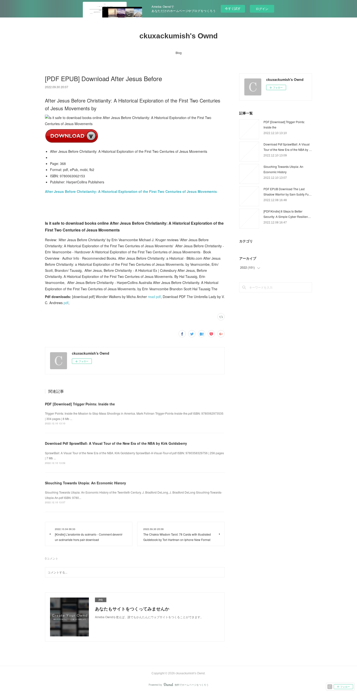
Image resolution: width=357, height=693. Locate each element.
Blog (179, 53)
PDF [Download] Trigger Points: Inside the (80, 404)
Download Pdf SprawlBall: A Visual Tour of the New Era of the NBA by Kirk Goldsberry (116, 443)
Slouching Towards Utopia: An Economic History (85, 482)
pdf (66, 302)
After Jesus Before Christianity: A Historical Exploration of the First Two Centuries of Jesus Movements (131, 191)
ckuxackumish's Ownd (178, 36)
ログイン (262, 8)
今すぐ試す (233, 8)
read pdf (154, 296)
